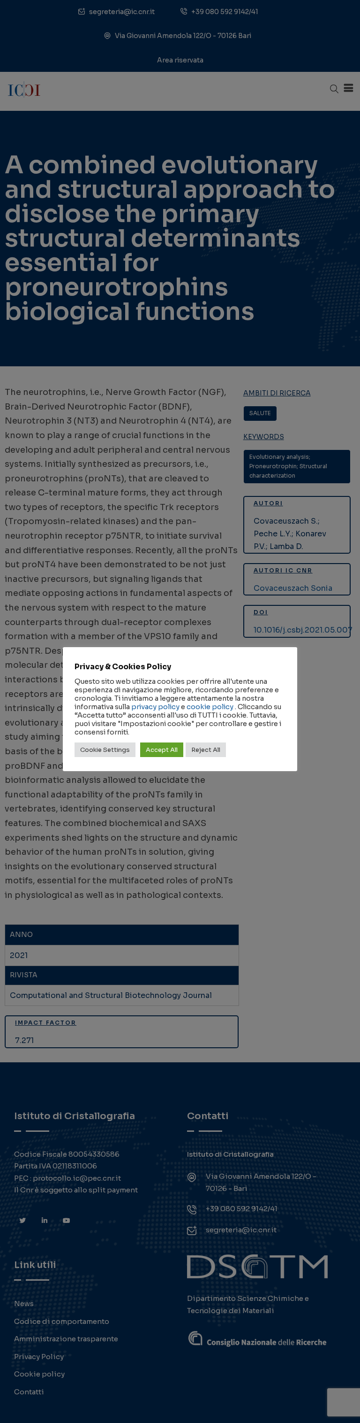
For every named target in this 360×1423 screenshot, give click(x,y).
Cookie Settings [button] (105, 750)
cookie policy (210, 707)
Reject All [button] (205, 750)
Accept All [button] (162, 750)
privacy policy (155, 707)
